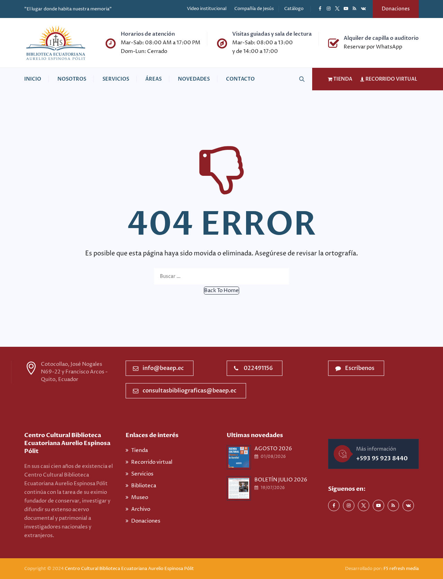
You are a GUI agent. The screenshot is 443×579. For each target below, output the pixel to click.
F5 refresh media (401, 569)
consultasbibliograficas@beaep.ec (189, 391)
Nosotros (71, 79)
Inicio (32, 79)
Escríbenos (359, 368)
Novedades (194, 79)
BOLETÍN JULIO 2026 (280, 479)
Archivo (140, 509)
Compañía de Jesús (254, 9)
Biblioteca (143, 485)
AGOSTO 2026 (273, 448)
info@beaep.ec (163, 368)
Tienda (139, 450)
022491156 (258, 368)
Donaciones (396, 9)
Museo (139, 497)
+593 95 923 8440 (382, 458)
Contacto (240, 79)
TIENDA (342, 79)
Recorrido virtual (151, 462)
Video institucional (206, 9)
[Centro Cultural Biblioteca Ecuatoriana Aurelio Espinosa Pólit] (55, 42)
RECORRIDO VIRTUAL (390, 79)
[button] (221, 291)
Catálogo (294, 9)
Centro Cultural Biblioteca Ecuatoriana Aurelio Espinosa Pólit (130, 569)
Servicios (115, 79)
